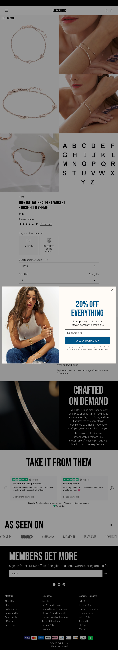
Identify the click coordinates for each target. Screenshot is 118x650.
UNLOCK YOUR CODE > (87, 340)
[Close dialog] (112, 289)
